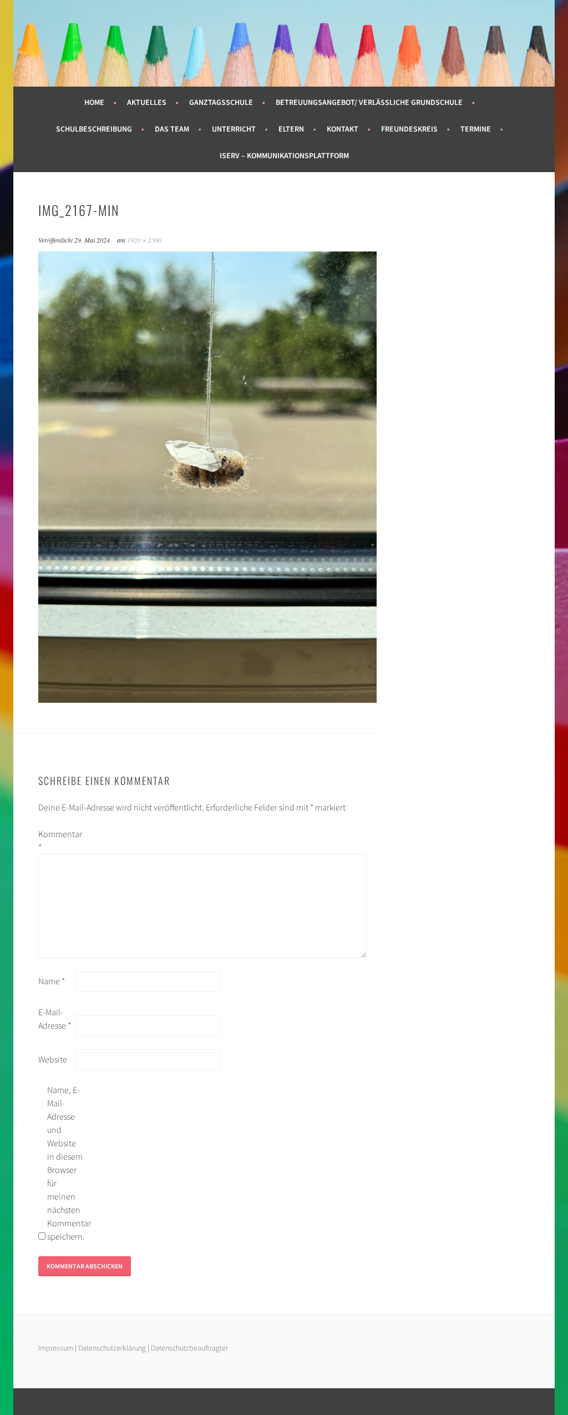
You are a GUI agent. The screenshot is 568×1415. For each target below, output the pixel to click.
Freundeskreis (409, 129)
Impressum (55, 1348)
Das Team (172, 129)
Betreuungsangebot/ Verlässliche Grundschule (369, 102)
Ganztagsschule (221, 102)
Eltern (291, 129)
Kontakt (342, 129)
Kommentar (56, 840)
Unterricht (234, 129)
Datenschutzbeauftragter (189, 1348)
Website (52, 1059)
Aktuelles (146, 102)
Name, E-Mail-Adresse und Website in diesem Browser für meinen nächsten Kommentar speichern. (65, 1163)
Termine (475, 129)
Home (94, 102)
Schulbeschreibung (94, 129)
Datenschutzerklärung (113, 1348)
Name (51, 980)
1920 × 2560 (144, 239)
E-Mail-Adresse (54, 1018)
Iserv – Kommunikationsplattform (284, 155)
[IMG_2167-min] (207, 699)
